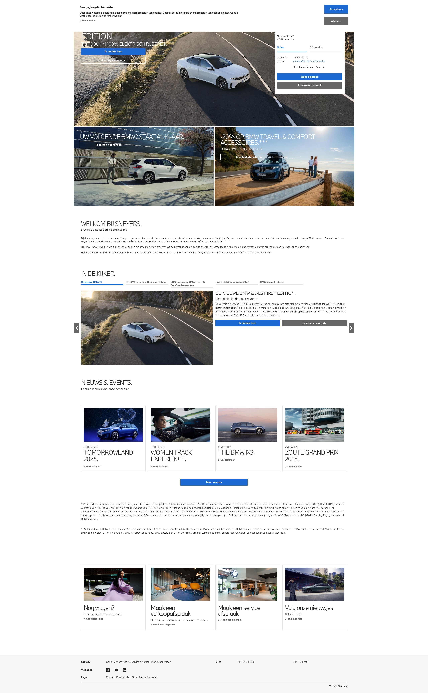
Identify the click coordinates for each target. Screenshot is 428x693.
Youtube (118, 670)
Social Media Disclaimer (144, 677)
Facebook (109, 670)
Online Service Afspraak (136, 661)
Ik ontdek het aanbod (109, 144)
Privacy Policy (123, 677)
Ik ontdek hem (113, 51)
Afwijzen (336, 21)
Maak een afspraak (164, 624)
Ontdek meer (93, 466)
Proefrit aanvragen (161, 661)
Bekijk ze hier (294, 618)
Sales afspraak (310, 76)
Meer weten (88, 20)
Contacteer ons (94, 618)
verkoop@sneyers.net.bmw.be (309, 61)
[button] (76, 328)
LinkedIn (126, 670)
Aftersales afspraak (310, 85)
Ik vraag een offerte (113, 60)
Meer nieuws (214, 482)
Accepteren (336, 9)
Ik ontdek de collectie (249, 157)
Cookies (110, 677)
